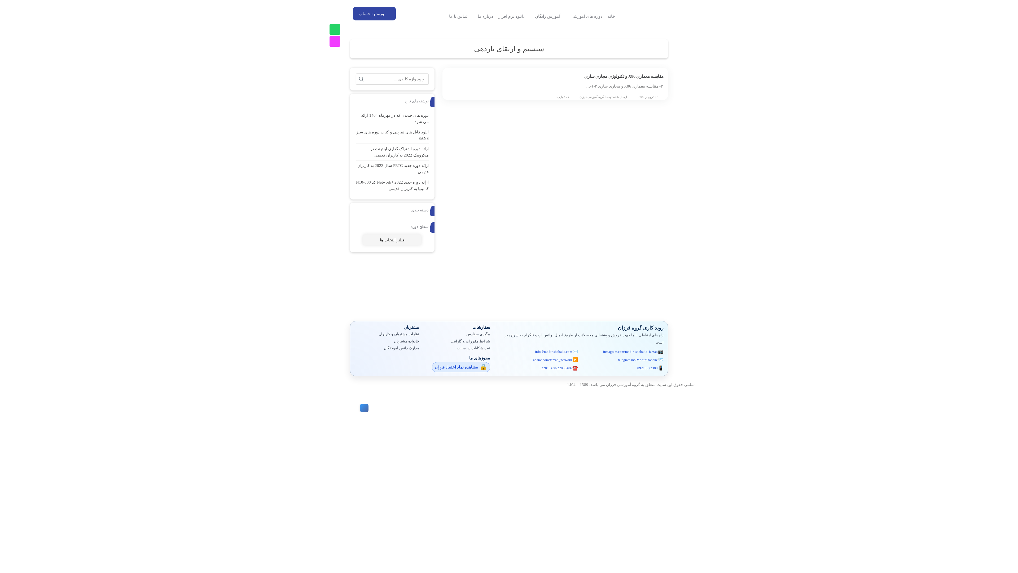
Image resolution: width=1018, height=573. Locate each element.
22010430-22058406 (556, 368)
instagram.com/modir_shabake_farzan (630, 352)
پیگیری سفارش (478, 334)
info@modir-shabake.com (553, 352)
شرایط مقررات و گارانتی (470, 341)
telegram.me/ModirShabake (638, 360)
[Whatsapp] (335, 29)
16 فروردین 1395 (647, 96)
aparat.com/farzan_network (552, 360)
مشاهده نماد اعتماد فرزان (456, 367)
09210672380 (647, 368)
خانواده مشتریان (406, 341)
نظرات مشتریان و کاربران (399, 334)
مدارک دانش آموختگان (401, 348)
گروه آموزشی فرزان (592, 96)
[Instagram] (335, 41)
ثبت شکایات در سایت (473, 348)
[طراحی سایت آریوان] (363, 408)
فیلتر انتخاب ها (392, 240)
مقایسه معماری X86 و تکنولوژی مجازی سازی (624, 76)
